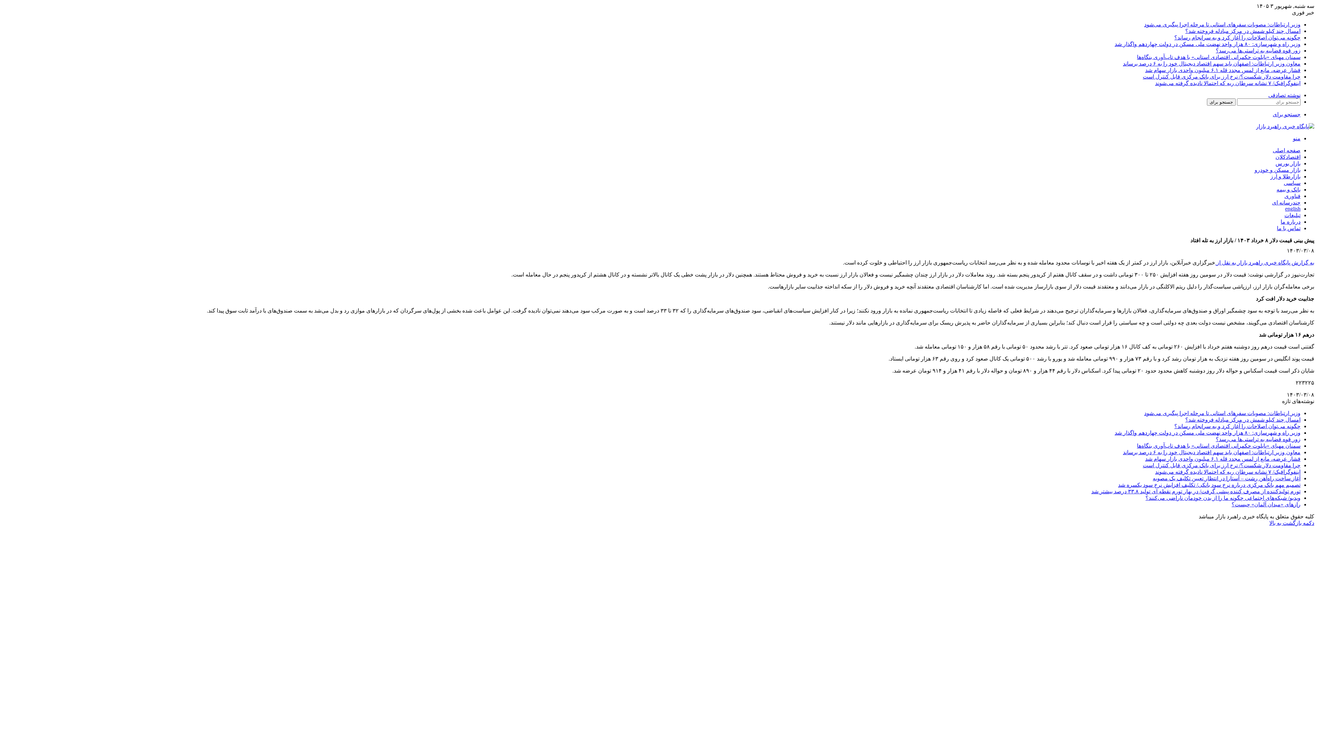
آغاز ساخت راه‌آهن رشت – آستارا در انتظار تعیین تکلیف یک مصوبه (1227, 478)
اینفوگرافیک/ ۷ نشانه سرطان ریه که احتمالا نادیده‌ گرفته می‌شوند (1228, 83)
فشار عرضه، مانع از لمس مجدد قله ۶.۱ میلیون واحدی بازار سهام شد (1223, 70)
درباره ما (1291, 222)
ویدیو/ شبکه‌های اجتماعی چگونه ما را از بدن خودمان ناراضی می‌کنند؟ (1223, 498)
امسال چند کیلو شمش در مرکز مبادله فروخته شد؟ (1243, 31)
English (1293, 209)
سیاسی (1292, 183)
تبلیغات (1292, 215)
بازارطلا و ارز (1285, 176)
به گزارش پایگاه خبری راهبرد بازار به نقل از (1264, 263)
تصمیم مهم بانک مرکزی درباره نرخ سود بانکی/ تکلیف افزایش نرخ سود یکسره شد (1209, 485)
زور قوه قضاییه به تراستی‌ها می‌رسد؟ (1258, 51)
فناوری (1292, 196)
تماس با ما (1289, 228)
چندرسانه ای (1286, 202)
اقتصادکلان (1288, 157)
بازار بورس (1288, 163)
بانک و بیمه (1289, 189)
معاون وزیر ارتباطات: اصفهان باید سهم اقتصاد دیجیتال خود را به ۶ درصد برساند (1212, 64)
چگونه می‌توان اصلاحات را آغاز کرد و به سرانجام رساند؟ (1237, 37)
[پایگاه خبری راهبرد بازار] (1285, 126)
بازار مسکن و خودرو (1278, 170)
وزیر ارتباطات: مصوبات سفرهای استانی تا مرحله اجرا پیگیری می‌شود (1222, 24)
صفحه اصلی (1287, 150)
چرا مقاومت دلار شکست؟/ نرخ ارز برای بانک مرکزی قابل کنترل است (1222, 77)
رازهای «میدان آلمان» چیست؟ (1266, 504)
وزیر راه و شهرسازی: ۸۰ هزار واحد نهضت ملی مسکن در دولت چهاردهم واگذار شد (1208, 44)
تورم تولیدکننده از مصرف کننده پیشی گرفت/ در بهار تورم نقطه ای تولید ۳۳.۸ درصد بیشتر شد (1196, 491)
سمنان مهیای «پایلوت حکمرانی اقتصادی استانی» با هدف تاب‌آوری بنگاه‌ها (1219, 57)
